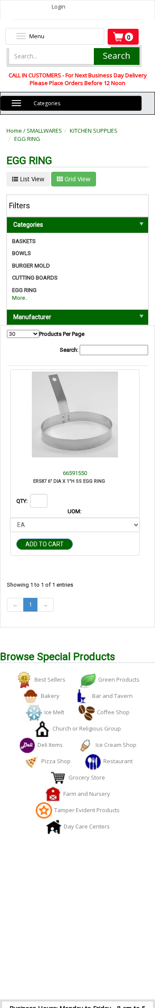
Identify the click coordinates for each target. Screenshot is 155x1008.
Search (116, 55)
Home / (16, 130)
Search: (70, 350)
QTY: (22, 501)
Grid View (76, 179)
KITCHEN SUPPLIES (94, 130)
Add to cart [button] (44, 544)
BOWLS (21, 253)
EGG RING (27, 139)
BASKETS (24, 241)
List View (31, 179)
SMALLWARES (44, 130)
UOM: (75, 511)
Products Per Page (61, 334)
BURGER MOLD (31, 265)
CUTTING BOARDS (35, 277)
